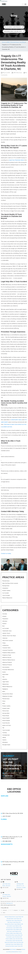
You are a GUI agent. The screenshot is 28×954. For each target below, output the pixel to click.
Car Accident (5, 628)
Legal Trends (5, 681)
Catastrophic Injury (7, 630)
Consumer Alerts (6, 647)
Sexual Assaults (6, 720)
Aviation (4, 623)
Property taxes (6, 708)
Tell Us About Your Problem (12, 27)
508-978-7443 (7, 864)
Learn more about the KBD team (12, 31)
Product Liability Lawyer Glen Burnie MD (14, 938)
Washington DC (9, 903)
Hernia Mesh (5, 674)
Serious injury (5, 710)
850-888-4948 (7, 841)
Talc (3, 727)
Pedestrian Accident (7, 696)
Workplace (5, 742)
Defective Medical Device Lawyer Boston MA (14, 916)
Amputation (5, 588)
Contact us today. (6, 553)
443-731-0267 (9, 776)
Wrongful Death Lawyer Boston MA (14, 918)
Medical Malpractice (7, 597)
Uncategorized (6, 735)
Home (3, 42)
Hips (3, 676)
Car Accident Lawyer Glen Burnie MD (14, 936)
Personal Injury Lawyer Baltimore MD (14, 927)
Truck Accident (6, 595)
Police (3, 701)
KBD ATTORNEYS (13, 949)
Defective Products (7, 662)
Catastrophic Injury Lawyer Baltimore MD (14, 944)
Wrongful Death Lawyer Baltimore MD (14, 929)
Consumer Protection (7, 650)
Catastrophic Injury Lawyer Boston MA (14, 920)
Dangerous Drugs (6, 655)
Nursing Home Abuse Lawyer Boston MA (14, 935)
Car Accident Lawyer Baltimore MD (14, 925)
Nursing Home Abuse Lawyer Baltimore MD (14, 924)
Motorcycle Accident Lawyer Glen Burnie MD (14, 942)
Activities (4, 613)
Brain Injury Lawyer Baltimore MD (14, 931)
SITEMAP (13, 951)
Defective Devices (6, 657)
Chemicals (4, 638)
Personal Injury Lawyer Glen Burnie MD (14, 940)
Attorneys (4, 621)
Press (3, 703)
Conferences (5, 645)
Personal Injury (6, 580)
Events (4, 672)
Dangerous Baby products (8, 652)
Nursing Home (5, 585)
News (3, 691)
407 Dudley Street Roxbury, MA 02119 (13, 861)
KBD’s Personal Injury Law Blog (16, 42)
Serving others (5, 713)
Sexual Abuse (5, 715)
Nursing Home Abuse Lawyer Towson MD (14, 946)
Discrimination (5, 667)
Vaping (4, 737)
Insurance (4, 679)
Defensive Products (7, 664)
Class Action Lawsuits (7, 640)
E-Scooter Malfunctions (8, 669)
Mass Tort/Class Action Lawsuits (10, 583)
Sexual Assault (5, 718)
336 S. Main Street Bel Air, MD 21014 (14, 772)
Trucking (4, 732)
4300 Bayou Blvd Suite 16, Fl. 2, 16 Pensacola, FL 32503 (12, 837)
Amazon (4, 616)
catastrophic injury (16, 419)
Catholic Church (6, 633)
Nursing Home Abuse (7, 693)
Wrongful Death (6, 744)
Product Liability (6, 590)
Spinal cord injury (6, 725)
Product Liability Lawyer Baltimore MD (14, 933)
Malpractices (5, 684)
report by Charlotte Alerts (16, 160)
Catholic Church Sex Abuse (9, 635)
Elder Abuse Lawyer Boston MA (14, 922)
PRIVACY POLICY (18, 951)
